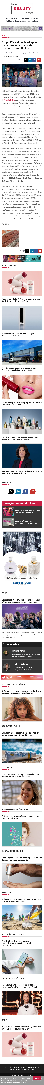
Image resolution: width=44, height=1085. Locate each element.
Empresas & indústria (13, 978)
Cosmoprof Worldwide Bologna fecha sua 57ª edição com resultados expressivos (21, 601)
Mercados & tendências (14, 684)
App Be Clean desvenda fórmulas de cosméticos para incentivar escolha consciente (17, 943)
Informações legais (28, 1070)
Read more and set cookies (16, 1083)
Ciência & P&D (8, 768)
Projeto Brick (9, 100)
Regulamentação (11, 726)
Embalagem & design (12, 851)
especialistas (11, 644)
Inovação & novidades (13, 934)
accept (37, 1078)
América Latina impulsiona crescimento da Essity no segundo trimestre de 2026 (19, 369)
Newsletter (13, 1070)
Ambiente (6, 892)
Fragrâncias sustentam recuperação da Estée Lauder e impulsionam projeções (21, 438)
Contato (16, 1067)
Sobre (6, 1067)
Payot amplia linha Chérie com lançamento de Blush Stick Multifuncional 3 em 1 (21, 300)
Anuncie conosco (29, 1067)
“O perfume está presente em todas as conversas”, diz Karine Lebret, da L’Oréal (19, 986)
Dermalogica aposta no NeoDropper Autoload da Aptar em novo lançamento (22, 859)
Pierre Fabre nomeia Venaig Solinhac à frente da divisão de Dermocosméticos (22, 472)
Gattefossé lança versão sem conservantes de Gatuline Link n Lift (22, 817)
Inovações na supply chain (19, 503)
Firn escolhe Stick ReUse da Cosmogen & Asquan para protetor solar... (19, 335)
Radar (4, 36)
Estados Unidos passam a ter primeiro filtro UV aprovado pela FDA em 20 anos (21, 734)
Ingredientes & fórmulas (15, 809)
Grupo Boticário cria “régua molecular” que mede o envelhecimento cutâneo (20, 775)
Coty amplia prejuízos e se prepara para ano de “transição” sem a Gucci (22, 403)
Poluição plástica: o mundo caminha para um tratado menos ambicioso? (21, 900)
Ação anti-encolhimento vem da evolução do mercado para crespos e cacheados (21, 692)
